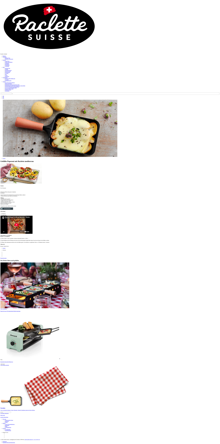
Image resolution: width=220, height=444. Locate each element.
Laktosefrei (7, 63)
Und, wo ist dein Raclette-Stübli (11, 87)
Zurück (4, 158)
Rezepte (4, 55)
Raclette (4, 60)
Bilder (6, 426)
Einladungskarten (8, 80)
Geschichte (7, 66)
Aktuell (4, 81)
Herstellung (7, 64)
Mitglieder (7, 421)
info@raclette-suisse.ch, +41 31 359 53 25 (32, 439)
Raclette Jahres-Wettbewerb (10, 78)
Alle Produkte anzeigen (4, 365)
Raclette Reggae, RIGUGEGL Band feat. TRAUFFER (15, 85)
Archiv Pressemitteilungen (10, 424)
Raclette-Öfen (7, 58)
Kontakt (4, 428)
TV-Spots (7, 79)
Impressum (5, 441)
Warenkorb (7, 76)
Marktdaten (7, 425)
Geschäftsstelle (7, 429)
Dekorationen (7, 72)
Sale (6, 74)
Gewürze (6, 73)
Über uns (4, 419)
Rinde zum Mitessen (8, 62)
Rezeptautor (7, 90)
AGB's (6, 75)
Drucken (4, 250)
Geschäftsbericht (8, 427)
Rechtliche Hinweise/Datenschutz (9, 442)
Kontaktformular (8, 430)
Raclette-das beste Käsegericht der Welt (12, 84)
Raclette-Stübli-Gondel (9, 88)
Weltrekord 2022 (8, 89)
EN (3, 98)
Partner (6, 422)
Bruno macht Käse (8, 83)
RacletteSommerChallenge (10, 82)
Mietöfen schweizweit (9, 59)
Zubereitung (7, 65)
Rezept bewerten (3, 258)
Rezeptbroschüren (8, 70)
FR (3, 97)
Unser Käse (7, 61)
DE (3, 96)
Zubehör (6, 69)
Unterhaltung (5, 77)
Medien (4, 423)
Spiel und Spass (8, 71)
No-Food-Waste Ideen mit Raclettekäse (12, 86)
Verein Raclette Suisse (9, 420)
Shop (4, 67)
